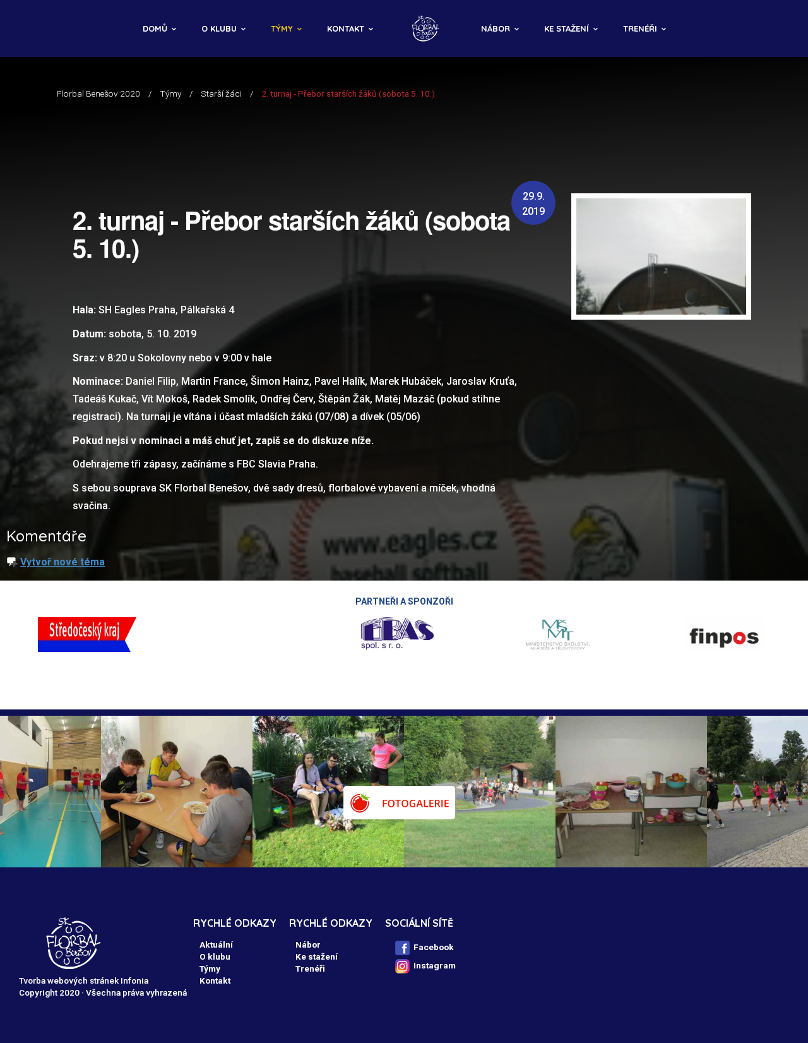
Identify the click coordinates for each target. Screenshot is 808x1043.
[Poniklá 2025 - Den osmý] (194, 791)
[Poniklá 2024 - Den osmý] (497, 791)
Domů (155, 28)
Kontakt (345, 28)
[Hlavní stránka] (427, 28)
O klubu (219, 28)
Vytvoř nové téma (62, 562)
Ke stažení (566, 28)
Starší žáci (221, 93)
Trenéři (640, 28)
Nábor (495, 28)
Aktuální (216, 944)
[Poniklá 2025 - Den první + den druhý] (649, 791)
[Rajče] (399, 802)
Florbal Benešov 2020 (98, 93)
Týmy (282, 28)
